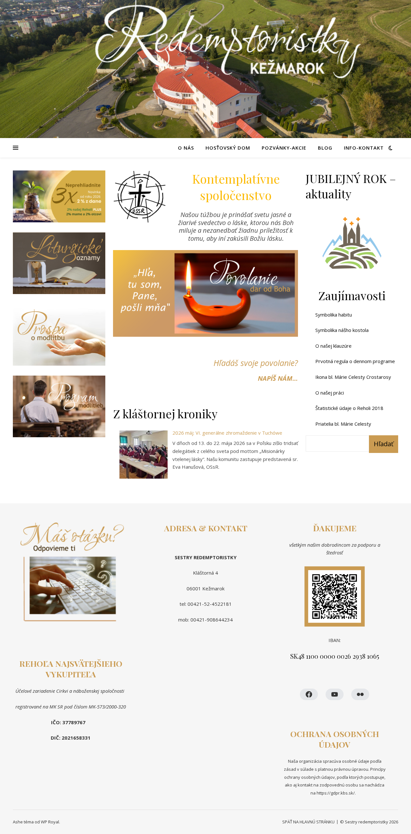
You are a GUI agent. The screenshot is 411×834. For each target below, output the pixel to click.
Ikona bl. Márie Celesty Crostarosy (353, 377)
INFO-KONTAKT (364, 147)
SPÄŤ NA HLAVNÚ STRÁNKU (308, 822)
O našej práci (329, 392)
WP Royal (50, 822)
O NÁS (186, 147)
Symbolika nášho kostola (342, 330)
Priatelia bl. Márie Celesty (343, 424)
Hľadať (383, 443)
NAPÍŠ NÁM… (278, 378)
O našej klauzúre (333, 346)
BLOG (325, 147)
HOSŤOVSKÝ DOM (228, 147)
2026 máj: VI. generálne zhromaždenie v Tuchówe (227, 433)
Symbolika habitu (333, 314)
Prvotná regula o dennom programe (355, 361)
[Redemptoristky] (205, 70)
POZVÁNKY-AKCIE (284, 147)
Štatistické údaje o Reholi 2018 (349, 408)
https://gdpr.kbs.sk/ (335, 793)
